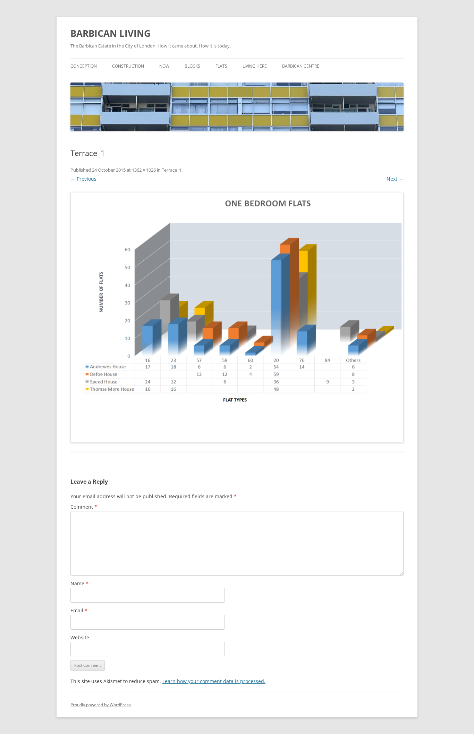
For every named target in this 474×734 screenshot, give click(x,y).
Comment (83, 506)
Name (79, 583)
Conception (83, 66)
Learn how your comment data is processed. (213, 681)
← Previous (83, 178)
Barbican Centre (300, 66)
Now (164, 66)
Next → (395, 178)
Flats (221, 66)
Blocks (192, 66)
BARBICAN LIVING (110, 33)
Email (78, 610)
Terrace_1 (171, 170)
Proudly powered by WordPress (100, 705)
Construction (128, 66)
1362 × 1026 (144, 170)
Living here (255, 66)
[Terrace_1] (237, 317)
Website (79, 637)
